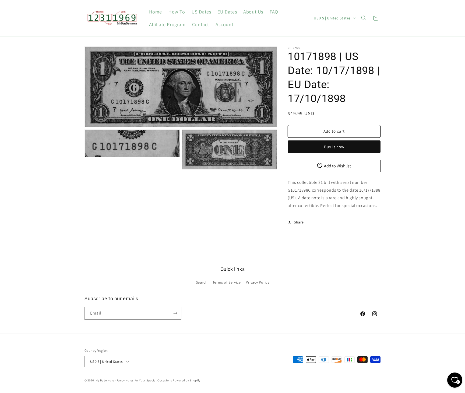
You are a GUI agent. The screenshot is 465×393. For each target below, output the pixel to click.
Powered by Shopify (186, 380)
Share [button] (299, 222)
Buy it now (334, 146)
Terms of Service (227, 282)
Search (202, 282)
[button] (364, 18)
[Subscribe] (175, 313)
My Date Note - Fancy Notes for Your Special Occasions (134, 380)
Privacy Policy (257, 282)
